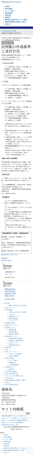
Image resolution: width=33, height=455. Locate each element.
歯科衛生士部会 (10, 323)
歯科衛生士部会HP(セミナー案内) (15, 448)
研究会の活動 (9, 358)
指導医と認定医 (14, 334)
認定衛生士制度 (7, 43)
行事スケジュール (11, 352)
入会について (9, 308)
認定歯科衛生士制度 (15, 338)
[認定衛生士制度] (3, 264)
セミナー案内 (13, 360)
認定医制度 (12, 330)
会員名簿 (8, 347)
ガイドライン (13, 321)
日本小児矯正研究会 (11, 373)
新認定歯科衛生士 (14, 345)
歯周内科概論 (13, 319)
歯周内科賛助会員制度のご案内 (15, 380)
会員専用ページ (10, 367)
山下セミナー (26, 418)
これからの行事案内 (15, 354)
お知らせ (8, 382)
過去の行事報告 (14, 356)
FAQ (6, 349)
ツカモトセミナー (7, 418)
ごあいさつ (12, 314)
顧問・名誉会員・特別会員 (17, 305)
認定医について (10, 327)
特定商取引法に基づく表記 (10, 425)
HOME (7, 303)
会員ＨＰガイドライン (12, 325)
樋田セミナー (5, 420)
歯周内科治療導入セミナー (10, 416)
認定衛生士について (11, 336)
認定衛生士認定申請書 (16, 341)
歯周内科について (14, 316)
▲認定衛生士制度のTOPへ (10, 255)
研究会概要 (8, 310)
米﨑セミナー (17, 418)
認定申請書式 (13, 332)
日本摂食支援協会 (11, 371)
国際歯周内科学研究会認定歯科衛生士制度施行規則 (10, 292)
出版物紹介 (12, 362)
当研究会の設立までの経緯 (17, 312)
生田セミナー (23, 416)
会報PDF (11, 369)
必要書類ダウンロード (10, 273)
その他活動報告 (14, 365)
